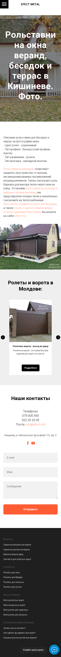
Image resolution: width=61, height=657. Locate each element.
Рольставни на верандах (18, 456)
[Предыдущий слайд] (3, 625)
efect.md (20, 503)
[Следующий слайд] (58, 625)
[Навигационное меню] (4, 4)
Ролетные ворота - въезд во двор (30, 634)
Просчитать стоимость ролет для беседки (29, 492)
